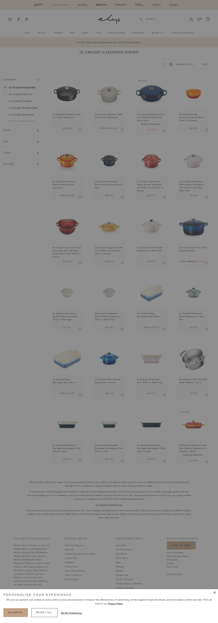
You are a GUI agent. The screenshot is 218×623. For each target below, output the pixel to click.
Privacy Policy (115, 603)
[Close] (214, 592)
